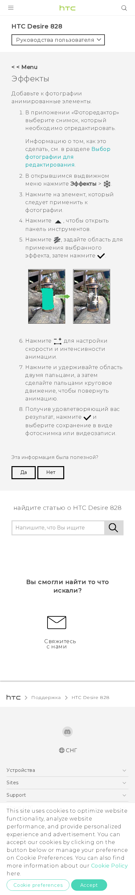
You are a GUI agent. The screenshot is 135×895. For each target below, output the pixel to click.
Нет (50, 472)
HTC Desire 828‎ (90, 697)
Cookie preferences (38, 885)
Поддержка (46, 697)
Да (23, 472)
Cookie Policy (109, 866)
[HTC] (67, 8)
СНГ (71, 750)
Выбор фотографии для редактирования (67, 157)
